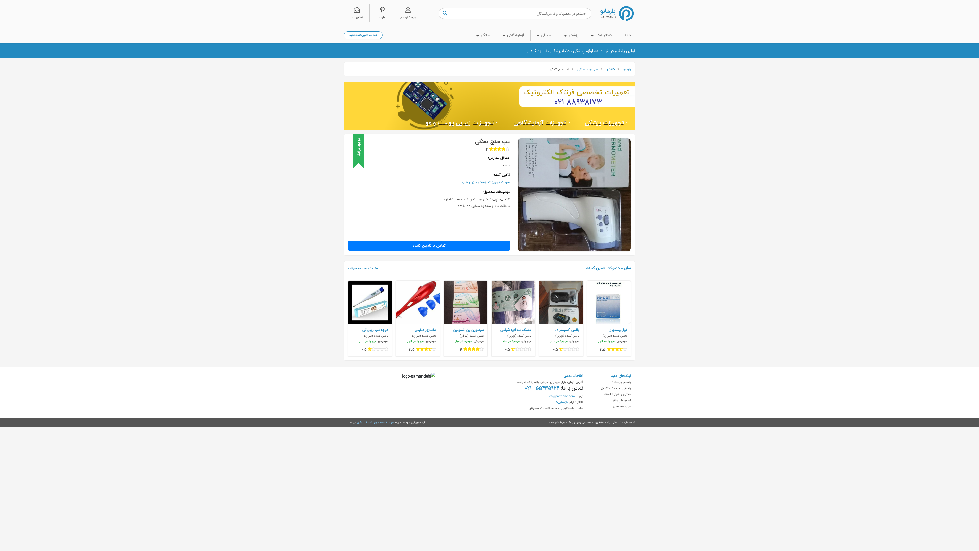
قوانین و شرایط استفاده (616, 394)
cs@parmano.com (562, 396)
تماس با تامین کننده (429, 245)
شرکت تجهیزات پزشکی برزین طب (486, 182)
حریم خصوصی (622, 406)
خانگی (611, 69)
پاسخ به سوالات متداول (616, 388)
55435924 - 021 (542, 388)
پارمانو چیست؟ (621, 381)
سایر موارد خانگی (587, 69)
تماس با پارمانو (622, 400)
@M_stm (562, 402)
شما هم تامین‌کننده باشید (363, 35)
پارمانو (627, 69)
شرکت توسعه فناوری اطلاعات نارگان (375, 422)
